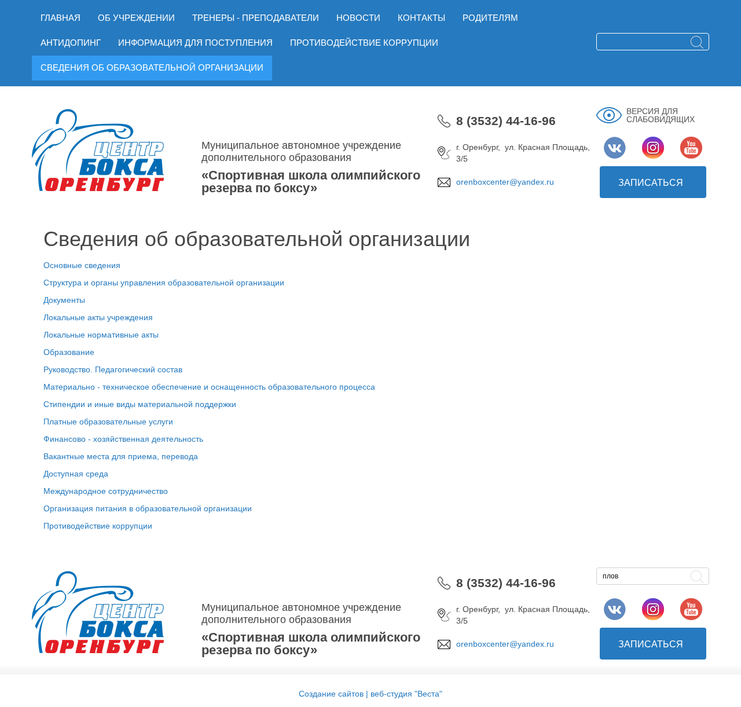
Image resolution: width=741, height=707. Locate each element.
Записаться (650, 183)
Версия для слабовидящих (660, 115)
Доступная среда (75, 473)
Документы (64, 300)
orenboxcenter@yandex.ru (505, 181)
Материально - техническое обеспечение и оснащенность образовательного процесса (209, 386)
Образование (68, 352)
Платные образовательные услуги (108, 421)
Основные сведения (81, 265)
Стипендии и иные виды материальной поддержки (139, 404)
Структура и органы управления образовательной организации (163, 282)
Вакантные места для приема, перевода (120, 456)
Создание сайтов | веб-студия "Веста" (370, 693)
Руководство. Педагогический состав (112, 369)
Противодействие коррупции (97, 525)
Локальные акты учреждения (98, 317)
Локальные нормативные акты (101, 334)
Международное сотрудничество (105, 491)
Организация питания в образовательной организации (147, 508)
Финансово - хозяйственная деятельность (123, 439)
